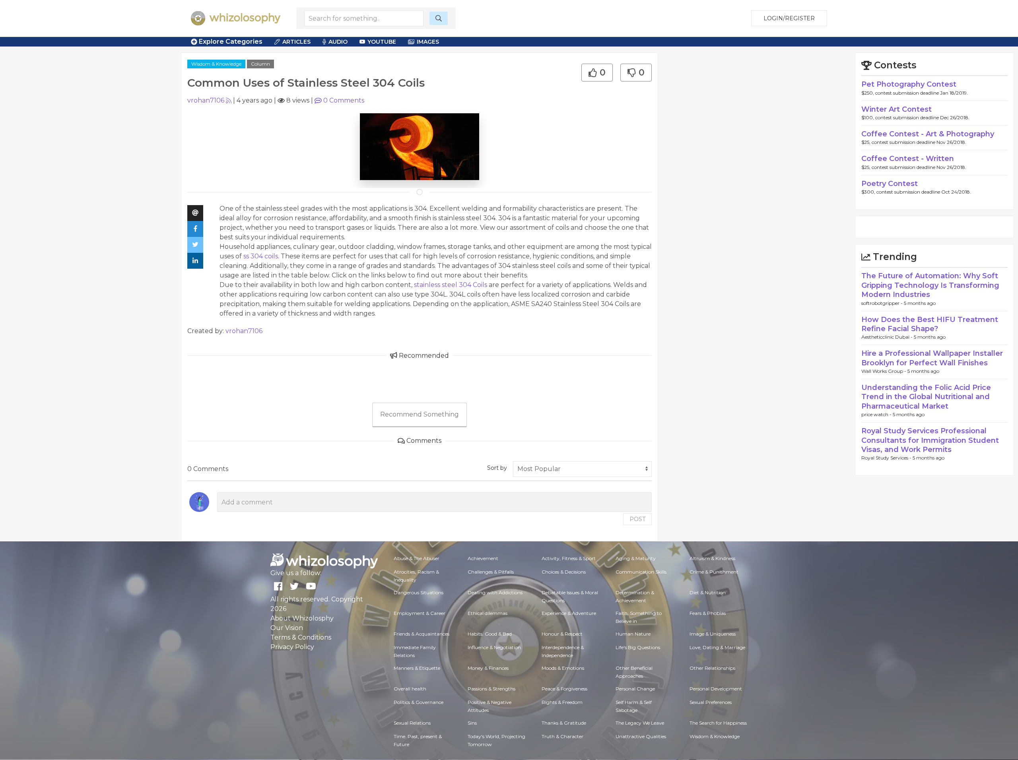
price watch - (877, 414)
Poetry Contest (889, 183)
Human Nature (633, 634)
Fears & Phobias (708, 613)
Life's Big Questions (638, 647)
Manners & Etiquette (417, 668)
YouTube (381, 41)
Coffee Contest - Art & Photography (927, 134)
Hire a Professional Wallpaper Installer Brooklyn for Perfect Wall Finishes (932, 358)
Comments (343, 100)
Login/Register (789, 18)
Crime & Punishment (714, 572)
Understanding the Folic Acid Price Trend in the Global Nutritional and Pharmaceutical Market (926, 397)
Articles (296, 41)
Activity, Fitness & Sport (569, 558)
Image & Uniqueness (713, 634)
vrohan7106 (205, 100)
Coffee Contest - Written (907, 158)
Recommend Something (419, 414)
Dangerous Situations (418, 592)
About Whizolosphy (302, 618)
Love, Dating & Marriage (717, 647)
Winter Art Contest (896, 109)
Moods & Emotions (563, 668)
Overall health (410, 689)
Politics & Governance (418, 702)
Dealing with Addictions (495, 592)
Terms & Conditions (300, 637)
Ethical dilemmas (487, 613)
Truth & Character (562, 736)
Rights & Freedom (562, 702)
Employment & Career (419, 613)
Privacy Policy (292, 647)
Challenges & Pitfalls (491, 572)
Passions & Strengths (491, 689)
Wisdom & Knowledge (216, 64)
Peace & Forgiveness (564, 689)
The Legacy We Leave (640, 723)
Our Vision (286, 628)
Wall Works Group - (884, 371)
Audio (338, 41)
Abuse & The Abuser (416, 558)
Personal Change (635, 689)
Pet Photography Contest (908, 84)
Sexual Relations (412, 723)
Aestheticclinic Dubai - (887, 337)
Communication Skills (641, 572)
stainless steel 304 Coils (449, 285)
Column (260, 64)
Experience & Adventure (569, 613)
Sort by (497, 467)
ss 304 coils (260, 256)
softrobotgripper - (882, 303)
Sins (472, 723)
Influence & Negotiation (494, 647)
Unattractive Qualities (641, 736)
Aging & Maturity (636, 558)
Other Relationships (712, 668)
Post (637, 519)
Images (428, 41)
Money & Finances (488, 668)
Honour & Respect (562, 634)
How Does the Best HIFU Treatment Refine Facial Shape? (929, 324)
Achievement (483, 558)
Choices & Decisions (564, 572)
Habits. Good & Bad (490, 634)
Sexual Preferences (711, 702)
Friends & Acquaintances (421, 634)
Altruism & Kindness (712, 558)
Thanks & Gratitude (564, 723)
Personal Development (716, 689)
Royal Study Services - (887, 458)
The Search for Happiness (718, 723)
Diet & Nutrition (708, 592)
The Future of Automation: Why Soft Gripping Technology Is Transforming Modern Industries (930, 285)
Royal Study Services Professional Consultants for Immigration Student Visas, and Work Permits (930, 440)
